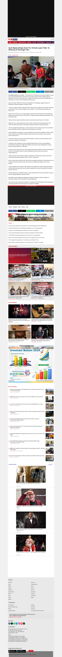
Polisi (27, 206)
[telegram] (40, 92)
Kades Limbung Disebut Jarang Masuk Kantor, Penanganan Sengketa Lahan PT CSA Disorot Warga (27, 390)
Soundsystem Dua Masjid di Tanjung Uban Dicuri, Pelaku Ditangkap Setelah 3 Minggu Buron (27, 225)
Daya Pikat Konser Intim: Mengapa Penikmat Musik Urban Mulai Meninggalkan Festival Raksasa (41, 340)
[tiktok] (24, 623)
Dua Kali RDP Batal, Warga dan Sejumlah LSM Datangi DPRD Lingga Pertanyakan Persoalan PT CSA (24, 441)
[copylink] (49, 92)
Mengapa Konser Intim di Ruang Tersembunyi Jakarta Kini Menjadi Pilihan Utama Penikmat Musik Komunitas (19, 320)
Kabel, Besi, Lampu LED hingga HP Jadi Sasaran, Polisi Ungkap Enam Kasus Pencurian (26, 237)
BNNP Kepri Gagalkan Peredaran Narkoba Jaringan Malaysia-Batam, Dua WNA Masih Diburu (27, 449)
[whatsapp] (31, 92)
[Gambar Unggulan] (31, 72)
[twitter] (21, 92)
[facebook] (12, 92)
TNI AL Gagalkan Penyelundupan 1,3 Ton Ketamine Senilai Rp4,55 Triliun (23, 239)
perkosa (23, 206)
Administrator (15, 55)
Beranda (9, 44)
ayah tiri (10, 206)
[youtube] (21, 623)
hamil (19, 206)
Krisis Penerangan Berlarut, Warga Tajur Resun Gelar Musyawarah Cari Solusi (27, 455)
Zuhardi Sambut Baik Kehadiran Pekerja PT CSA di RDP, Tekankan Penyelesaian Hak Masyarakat (24, 419)
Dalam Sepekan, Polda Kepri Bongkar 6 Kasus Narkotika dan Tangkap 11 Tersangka (25, 242)
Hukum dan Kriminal (15, 44)
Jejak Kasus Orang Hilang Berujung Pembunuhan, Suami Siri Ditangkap (23, 230)
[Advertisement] (17, 18)
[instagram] (19, 623)
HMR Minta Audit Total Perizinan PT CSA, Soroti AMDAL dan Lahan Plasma (26, 396)
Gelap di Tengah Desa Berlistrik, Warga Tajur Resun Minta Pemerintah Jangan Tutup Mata (27, 412)
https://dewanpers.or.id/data (15, 616)
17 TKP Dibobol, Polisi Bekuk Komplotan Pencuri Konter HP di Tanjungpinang (24, 235)
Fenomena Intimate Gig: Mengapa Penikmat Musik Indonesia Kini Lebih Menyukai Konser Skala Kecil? (42, 320)
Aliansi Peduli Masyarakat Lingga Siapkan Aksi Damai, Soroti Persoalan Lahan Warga (27, 434)
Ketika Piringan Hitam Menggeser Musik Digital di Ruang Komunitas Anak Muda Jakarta (18, 340)
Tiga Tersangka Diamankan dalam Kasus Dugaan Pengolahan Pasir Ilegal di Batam (25, 232)
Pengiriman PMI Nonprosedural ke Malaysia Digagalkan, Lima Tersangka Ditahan (25, 228)
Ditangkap (15, 206)
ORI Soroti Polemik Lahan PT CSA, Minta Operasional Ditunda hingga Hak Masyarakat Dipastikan (26, 427)
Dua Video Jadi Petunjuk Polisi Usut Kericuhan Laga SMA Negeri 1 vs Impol (26, 404)
